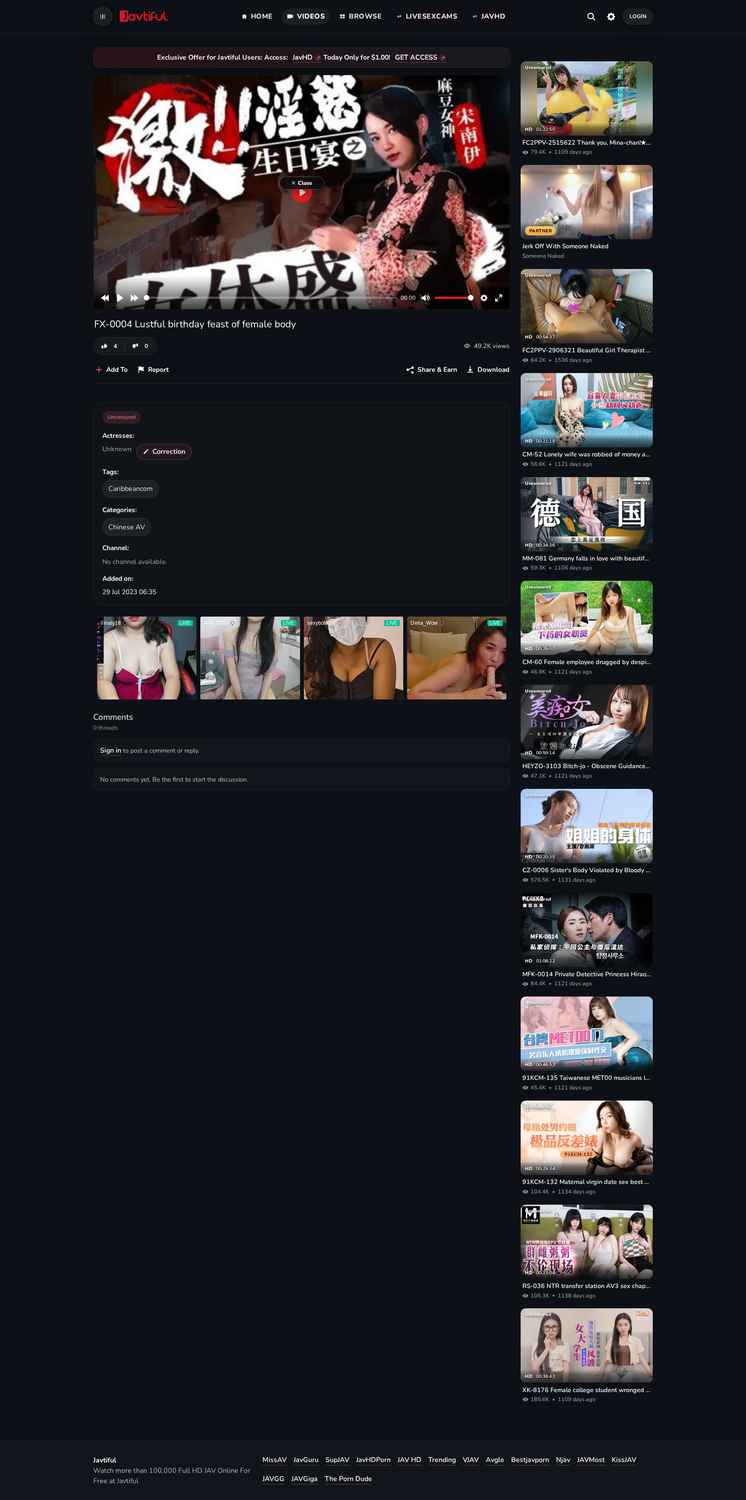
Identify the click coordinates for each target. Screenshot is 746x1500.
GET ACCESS (416, 57)
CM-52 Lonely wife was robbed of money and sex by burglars (586, 454)
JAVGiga (304, 1479)
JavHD (303, 57)
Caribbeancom (130, 489)
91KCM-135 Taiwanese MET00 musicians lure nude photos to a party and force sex (586, 1077)
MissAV (274, 1460)
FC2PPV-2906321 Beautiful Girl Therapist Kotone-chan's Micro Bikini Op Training (586, 350)
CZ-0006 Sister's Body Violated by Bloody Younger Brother (586, 870)
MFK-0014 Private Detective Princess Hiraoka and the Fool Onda (586, 974)
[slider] (270, 298)
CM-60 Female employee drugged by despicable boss (586, 662)
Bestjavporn (530, 1460)
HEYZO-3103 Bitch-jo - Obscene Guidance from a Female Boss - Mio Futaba (586, 766)
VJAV (471, 1460)
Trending (442, 1460)
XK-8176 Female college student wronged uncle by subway (586, 1390)
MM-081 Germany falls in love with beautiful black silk (586, 558)
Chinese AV (126, 527)
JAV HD (409, 1460)
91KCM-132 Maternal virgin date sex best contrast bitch (586, 1181)
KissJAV (624, 1460)
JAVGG (273, 1479)
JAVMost (591, 1460)
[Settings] (611, 16)
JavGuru (306, 1460)
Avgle (495, 1460)
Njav (563, 1460)
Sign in (110, 750)
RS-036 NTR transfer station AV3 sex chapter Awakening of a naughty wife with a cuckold (586, 1286)
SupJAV (337, 1460)
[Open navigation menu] (102, 16)
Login (638, 16)
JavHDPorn (373, 1460)
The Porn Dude (348, 1479)
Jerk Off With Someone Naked (565, 246)
